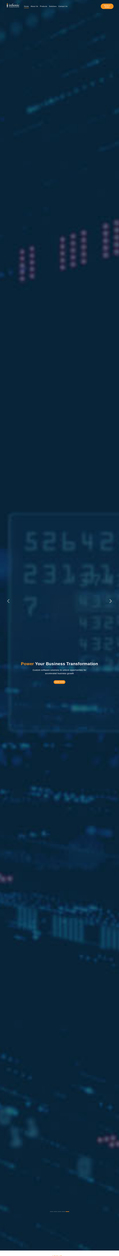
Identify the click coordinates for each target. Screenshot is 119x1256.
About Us (34, 6)
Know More (59, 682)
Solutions (53, 6)
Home (26, 6)
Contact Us (63, 6)
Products (43, 6)
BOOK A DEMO (107, 6)
